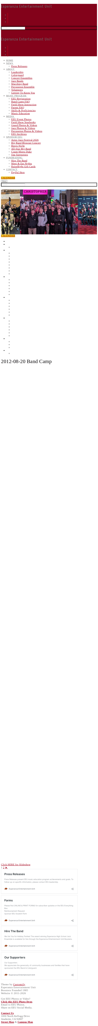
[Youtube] (7, 22)
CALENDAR (8, 178)
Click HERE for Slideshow (15, 864)
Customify (19, 984)
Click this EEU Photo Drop (16, 1001)
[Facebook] (7, 18)
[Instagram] (7, 15)
